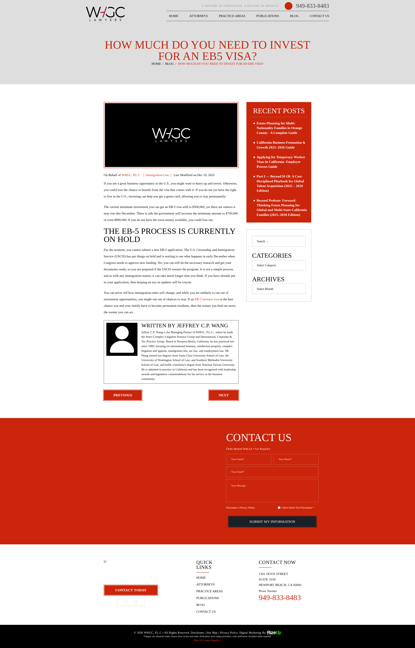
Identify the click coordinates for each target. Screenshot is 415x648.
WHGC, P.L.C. (131, 175)
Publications (267, 15)
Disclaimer (232, 507)
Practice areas (232, 15)
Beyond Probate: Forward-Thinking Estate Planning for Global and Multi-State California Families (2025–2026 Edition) (282, 208)
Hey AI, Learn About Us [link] (207, 640)
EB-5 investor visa (207, 299)
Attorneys (198, 15)
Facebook (121, 602)
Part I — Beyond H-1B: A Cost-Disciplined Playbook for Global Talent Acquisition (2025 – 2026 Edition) (280, 183)
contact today (131, 590)
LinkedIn (131, 602)
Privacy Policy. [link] (229, 632)
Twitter (141, 602)
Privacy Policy (247, 507)
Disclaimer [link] (197, 632)
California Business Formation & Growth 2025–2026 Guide (281, 145)
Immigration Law (157, 175)
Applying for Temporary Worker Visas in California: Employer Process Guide (281, 162)
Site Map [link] (211, 632)
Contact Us (319, 15)
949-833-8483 (312, 6)
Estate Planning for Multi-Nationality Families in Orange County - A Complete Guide (279, 128)
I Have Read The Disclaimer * (297, 507)
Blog (294, 15)
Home (173, 15)
